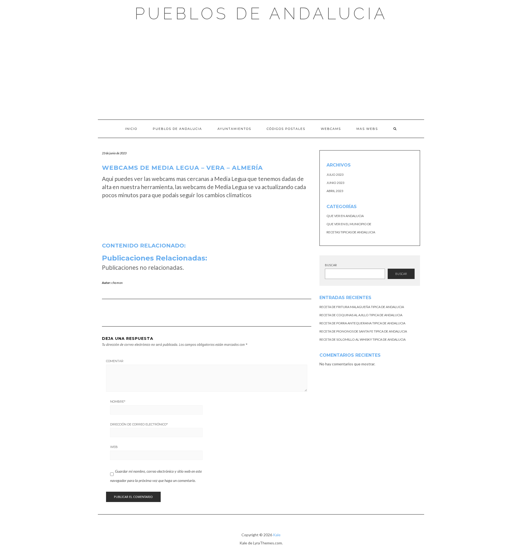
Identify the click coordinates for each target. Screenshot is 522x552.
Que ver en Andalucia (345, 216)
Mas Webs (367, 129)
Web (114, 447)
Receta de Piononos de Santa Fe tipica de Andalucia (363, 331)
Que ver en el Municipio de (349, 224)
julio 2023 (335, 174)
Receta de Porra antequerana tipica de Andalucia (362, 323)
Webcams (331, 129)
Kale (277, 534)
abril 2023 (335, 191)
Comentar (114, 361)
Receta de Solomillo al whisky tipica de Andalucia (362, 339)
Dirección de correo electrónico (139, 424)
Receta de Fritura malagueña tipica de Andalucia (361, 307)
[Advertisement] (261, 71)
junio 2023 (335, 183)
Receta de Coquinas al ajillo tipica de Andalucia (360, 315)
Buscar (331, 265)
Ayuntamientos (234, 129)
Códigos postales (286, 129)
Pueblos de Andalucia (261, 13)
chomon (117, 282)
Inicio (131, 129)
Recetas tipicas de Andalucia (351, 232)
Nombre (117, 401)
